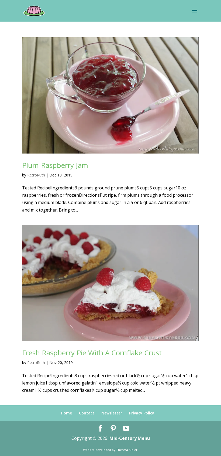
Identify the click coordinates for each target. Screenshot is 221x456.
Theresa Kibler (126, 450)
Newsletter (111, 413)
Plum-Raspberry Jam (55, 165)
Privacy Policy (141, 413)
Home (66, 413)
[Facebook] (100, 428)
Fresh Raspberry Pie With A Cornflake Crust (92, 353)
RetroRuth (36, 175)
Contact (86, 413)
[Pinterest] (113, 428)
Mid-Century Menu (129, 438)
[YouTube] (126, 428)
